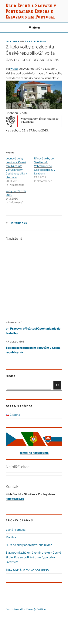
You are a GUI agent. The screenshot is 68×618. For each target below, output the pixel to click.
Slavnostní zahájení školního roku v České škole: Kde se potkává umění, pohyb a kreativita (33, 557)
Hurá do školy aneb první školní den (29, 545)
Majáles (11, 537)
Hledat (10, 376)
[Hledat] (57, 385)
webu (14, 68)
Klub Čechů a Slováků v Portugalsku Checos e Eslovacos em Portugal (31, 11)
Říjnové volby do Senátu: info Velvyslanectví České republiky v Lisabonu (44, 166)
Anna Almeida (35, 41)
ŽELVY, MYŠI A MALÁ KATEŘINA (27, 569)
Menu (36, 27)
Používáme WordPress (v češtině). (26, 609)
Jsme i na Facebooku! (34, 452)
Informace (19, 223)
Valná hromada (16, 529)
